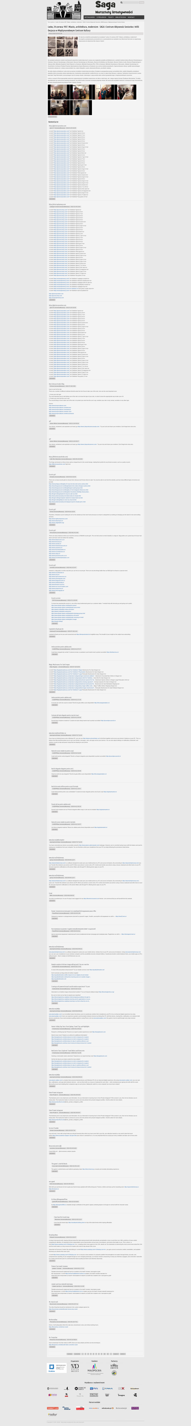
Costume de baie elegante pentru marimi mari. (65, 715)
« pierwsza (69, 1354)
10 (104, 1354)
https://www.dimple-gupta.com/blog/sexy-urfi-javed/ (65, 615)
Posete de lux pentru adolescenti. (61, 804)
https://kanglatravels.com (99, 1032)
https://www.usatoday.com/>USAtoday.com (63, 1244)
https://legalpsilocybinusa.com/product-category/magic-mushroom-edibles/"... (74, 676)
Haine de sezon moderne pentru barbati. (63, 822)
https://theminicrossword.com (91, 898)
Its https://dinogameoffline (59, 1199)
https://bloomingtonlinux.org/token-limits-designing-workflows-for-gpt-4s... (71, 997)
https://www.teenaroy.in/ (55, 541)
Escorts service (55, 598)
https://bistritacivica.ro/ (113, 652)
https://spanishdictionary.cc (131, 1187)
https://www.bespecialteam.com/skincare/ (60, 407)
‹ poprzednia (77, 1354)
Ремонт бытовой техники (59, 1266)
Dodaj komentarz (52, 116)
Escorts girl (52, 474)
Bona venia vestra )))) (55, 1146)
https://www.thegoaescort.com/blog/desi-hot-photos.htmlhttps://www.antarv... (69, 492)
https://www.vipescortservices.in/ (57, 576)
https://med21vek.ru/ (121, 916)
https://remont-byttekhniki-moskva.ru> (75, 1273)
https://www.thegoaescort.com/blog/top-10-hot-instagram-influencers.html (68, 490)
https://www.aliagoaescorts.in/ (57, 580)
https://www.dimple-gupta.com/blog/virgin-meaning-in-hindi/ (67, 617)
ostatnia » (123, 1354)
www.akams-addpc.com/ (55, 1080)
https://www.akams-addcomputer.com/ (89, 845)
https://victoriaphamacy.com (57, 204)
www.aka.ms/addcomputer (56, 840)
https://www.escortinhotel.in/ (56, 572)
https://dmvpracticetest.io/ (83, 634)
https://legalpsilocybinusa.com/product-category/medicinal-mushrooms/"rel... (74, 684)
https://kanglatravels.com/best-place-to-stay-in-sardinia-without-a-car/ (70, 1041)
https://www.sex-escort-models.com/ (58, 586)
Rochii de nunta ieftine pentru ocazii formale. (64, 786)
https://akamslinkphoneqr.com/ (57, 863)
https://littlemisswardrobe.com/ (58, 457)
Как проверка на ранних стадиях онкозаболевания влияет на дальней (73, 929)
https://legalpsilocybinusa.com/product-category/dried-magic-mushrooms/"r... (74, 688)
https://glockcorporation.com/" (62, 131)
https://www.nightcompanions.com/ (58, 518)
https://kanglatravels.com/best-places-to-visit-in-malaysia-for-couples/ (70, 1037)
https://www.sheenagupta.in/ (56, 590)
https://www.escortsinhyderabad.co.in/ (59, 557)
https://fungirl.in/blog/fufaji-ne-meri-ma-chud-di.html (62, 500)
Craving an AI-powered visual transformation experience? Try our (70, 986)
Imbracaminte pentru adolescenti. (61, 647)
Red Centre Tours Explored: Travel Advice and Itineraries (68, 1051)
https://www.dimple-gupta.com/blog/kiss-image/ (64, 619)
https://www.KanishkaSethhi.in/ (57, 549)
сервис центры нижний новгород (62, 1284)
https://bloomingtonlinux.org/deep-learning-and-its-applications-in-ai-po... (71, 999)
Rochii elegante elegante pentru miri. (62, 769)
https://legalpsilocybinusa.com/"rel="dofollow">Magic (68, 670)
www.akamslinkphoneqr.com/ (57, 952)
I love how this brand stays (61, 1217)
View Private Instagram (56, 1092)
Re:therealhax (53, 1319)
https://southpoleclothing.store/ (76, 1222)
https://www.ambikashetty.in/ (56, 582)
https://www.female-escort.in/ (56, 584)
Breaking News (53, 1235)
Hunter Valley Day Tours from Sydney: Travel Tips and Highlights (70, 1026)
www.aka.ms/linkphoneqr (56, 858)
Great (50, 893)
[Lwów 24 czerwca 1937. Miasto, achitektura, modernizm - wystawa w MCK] (103, 99)
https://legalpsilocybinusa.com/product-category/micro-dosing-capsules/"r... (74, 682)
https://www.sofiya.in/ (54, 553)
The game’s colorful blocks (59, 1164)
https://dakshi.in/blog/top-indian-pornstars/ (62, 609)
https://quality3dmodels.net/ (97, 969)
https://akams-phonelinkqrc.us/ (91, 738)
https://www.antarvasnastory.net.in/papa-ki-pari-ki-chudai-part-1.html (67, 502)
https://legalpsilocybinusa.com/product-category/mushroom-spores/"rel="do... (74, 680)
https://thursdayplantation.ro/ (102, 703)
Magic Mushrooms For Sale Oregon (59, 664)
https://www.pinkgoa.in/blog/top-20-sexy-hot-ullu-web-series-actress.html (68, 484)
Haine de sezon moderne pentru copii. (62, 751)
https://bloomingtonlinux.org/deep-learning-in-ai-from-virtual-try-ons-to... (70, 1001)
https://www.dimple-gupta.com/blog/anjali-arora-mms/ (65, 607)
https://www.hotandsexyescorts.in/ (58, 545)
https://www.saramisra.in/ (55, 547)
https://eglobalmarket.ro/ (110, 791)
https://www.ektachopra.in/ (56, 520)
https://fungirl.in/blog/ (57, 621)
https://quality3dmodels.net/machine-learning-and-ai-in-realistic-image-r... (71, 977)
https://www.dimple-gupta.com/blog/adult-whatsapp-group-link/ (68, 613)
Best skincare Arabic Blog (56, 384)
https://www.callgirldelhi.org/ (56, 522)
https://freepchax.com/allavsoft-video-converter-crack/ (63, 1344)
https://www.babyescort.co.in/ (56, 539)
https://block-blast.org (88, 1169)
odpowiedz (52, 198)
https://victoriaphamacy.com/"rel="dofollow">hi (66, 288)
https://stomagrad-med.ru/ (128, 934)
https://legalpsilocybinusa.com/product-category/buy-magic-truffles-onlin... (73, 686)
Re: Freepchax (53, 1337)
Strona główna (51, 22)
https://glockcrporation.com (56, 293)
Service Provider (54, 1128)
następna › (116, 1354)
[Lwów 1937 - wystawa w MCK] (63, 56)
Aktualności (90, 17)
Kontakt (131, 17)
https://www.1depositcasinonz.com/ (87, 444)
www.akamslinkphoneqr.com (133, 952)
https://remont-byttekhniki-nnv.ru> (74, 1291)
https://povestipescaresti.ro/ (108, 720)
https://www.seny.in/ (54, 574)
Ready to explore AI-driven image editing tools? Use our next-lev (70, 964)
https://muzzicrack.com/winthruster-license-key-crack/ (63, 1309)
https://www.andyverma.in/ (56, 588)
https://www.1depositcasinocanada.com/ (88, 426)
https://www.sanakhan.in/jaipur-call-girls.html (65, 1135)
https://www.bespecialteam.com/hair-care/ (60, 411)
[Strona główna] (64, 19)
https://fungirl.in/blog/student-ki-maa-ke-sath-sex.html (63, 494)
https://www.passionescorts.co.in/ (58, 555)
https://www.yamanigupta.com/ (57, 578)
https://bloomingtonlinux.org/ (106, 992)
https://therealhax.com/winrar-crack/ (58, 1327)
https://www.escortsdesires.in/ (57, 551)
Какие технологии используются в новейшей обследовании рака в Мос (73, 911)
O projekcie (101, 17)
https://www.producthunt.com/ (57, 1102)
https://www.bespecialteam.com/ (57, 405)
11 (107, 1354)
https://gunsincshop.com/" (61, 210)
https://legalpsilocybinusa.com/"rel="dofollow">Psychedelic (69, 672)
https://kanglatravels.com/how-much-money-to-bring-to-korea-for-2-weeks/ (71, 1043)
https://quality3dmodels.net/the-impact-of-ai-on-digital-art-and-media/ (69, 975)
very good (52, 1181)
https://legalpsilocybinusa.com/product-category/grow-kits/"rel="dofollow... (73, 678)
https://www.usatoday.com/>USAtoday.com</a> (93, 1249)
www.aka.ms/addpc (54, 1009)
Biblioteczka (120, 17)
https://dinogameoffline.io (59, 1204)
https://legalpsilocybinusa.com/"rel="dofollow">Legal (68, 674)
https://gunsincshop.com (55, 295)
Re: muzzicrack (53, 1302)
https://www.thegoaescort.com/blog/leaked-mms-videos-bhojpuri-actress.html (69, 486)
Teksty (111, 17)
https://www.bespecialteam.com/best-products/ (61, 413)
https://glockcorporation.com (57, 126)
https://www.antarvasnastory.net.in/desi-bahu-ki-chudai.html (65, 496)
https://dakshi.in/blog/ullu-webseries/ (61, 611)
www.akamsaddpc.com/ (55, 1014)
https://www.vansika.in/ (55, 543)
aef (50, 421)
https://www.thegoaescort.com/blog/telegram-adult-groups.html (66, 488)
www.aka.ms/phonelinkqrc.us (57, 733)
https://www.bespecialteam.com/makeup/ (60, 409)
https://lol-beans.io (54, 1189)
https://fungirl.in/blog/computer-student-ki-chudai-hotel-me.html (66, 498)
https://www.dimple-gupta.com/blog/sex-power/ (63, 605)
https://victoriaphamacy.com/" (61, 278)
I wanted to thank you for (56, 629)
